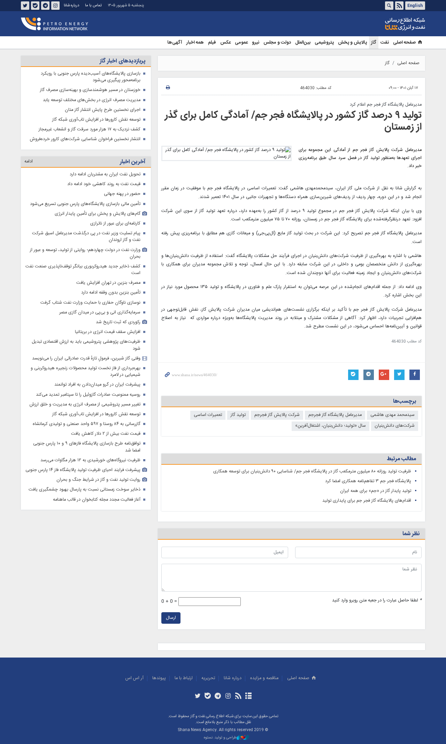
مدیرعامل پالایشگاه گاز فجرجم (335, 415)
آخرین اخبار (132, 162)
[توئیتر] (197, 696)
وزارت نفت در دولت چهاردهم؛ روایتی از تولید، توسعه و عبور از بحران (85, 253)
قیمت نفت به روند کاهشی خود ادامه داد (103, 184)
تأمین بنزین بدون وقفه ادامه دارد (110, 292)
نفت (384, 42)
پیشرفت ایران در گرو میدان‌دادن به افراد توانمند (97, 384)
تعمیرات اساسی (208, 415)
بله (35, 5)
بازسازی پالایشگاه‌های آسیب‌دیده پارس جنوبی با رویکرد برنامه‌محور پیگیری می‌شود (90, 77)
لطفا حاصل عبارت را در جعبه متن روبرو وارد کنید (377, 600)
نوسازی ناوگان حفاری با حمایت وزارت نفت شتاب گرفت (90, 302)
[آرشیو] (248, 696)
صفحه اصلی (404, 42)
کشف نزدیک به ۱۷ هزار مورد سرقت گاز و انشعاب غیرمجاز (89, 129)
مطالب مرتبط (401, 459)
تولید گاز (238, 415)
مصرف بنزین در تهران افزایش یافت (108, 283)
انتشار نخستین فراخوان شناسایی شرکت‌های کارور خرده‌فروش (85, 139)
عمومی (241, 42)
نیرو (255, 42)
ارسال (171, 618)
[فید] (238, 696)
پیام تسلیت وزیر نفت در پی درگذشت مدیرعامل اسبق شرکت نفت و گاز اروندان (86, 236)
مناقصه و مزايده (264, 678)
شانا (381, 24)
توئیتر (25, 5)
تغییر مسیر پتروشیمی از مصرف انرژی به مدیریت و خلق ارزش (85, 404)
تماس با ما (93, 5)
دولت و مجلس (277, 42)
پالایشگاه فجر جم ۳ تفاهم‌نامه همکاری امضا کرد (368, 481)
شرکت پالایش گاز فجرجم (277, 415)
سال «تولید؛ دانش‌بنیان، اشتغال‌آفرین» (330, 426)
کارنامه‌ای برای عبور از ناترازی (115, 223)
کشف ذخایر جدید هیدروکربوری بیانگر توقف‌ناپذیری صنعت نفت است (82, 269)
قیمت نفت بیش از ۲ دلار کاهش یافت (105, 434)
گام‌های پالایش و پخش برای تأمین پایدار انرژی (97, 214)
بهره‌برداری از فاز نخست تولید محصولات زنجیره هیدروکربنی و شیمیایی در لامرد (85, 371)
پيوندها (159, 678)
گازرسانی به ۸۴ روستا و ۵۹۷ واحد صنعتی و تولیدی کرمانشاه (86, 424)
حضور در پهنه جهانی (122, 194)
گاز (373, 42)
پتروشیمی (324, 42)
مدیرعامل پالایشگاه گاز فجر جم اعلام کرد (386, 104)
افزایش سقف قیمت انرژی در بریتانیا (107, 332)
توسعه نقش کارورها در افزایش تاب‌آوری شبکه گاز (96, 119)
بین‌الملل (302, 42)
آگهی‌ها (174, 42)
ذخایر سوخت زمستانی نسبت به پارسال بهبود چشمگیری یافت (84, 489)
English (415, 5)
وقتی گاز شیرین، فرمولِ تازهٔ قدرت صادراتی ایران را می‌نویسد (86, 358)
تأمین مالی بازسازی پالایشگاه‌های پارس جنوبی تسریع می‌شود (85, 204)
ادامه (28, 161)
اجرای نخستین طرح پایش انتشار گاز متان (102, 110)
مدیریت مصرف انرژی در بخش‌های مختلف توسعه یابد (91, 100)
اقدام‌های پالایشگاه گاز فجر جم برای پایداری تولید (366, 501)
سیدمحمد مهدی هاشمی (392, 415)
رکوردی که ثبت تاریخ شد (118, 322)
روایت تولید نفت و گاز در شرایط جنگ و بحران (98, 480)
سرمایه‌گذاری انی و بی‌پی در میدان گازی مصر (99, 312)
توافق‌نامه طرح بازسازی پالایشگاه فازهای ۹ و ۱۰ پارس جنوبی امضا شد (86, 447)
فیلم (212, 42)
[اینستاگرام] (228, 696)
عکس (225, 42)
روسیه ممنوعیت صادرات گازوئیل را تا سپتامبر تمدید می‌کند (88, 395)
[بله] (207, 696)
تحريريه (208, 678)
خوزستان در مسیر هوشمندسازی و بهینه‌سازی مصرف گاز (90, 90)
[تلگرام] (218, 696)
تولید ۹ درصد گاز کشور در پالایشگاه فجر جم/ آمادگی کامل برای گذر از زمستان (293, 121)
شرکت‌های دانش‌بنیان (395, 426)
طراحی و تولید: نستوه (220, 738)
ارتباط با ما (184, 678)
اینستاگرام (55, 5)
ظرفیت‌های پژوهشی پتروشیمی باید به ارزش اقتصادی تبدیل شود (86, 345)
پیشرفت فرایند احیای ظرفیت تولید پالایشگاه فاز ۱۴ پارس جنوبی (82, 470)
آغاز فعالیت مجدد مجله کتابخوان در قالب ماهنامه (96, 499)
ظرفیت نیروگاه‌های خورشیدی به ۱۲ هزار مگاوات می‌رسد (90, 460)
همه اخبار (195, 42)
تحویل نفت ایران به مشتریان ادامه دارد (105, 174)
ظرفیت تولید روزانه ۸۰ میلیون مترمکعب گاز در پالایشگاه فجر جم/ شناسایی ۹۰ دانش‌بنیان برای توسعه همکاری (312, 471)
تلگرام (45, 5)
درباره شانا (71, 5)
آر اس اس (134, 678)
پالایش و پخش (352, 42)
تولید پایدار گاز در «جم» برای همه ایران (375, 491)
